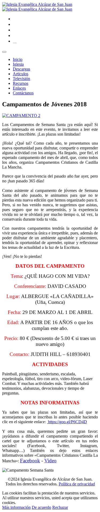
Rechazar (60, 507)
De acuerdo (41, 507)
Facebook (30, 460)
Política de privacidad (77, 484)
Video (50, 460)
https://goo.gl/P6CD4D (67, 421)
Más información (16, 507)
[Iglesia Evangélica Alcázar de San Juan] (37, 6)
